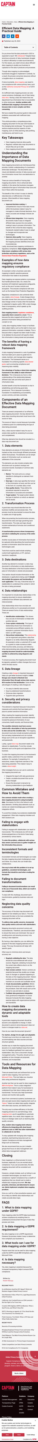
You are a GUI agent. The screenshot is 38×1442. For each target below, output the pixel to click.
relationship (32, 635)
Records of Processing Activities (12, 1326)
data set (24, 1027)
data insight (12, 766)
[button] (3, 36)
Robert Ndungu (8, 1281)
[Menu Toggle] (34, 5)
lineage (15, 673)
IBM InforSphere (7, 1085)
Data (15, 22)
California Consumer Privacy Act (18, 87)
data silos (5, 98)
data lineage (15, 297)
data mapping (19, 82)
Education (10, 22)
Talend (4, 1103)
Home (4, 22)
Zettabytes (21, 56)
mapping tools (7, 1114)
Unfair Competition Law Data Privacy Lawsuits (17, 1344)
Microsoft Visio (7, 1077)
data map (15, 744)
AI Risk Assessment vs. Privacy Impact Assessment (18, 1341)
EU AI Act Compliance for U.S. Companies (15, 1348)
